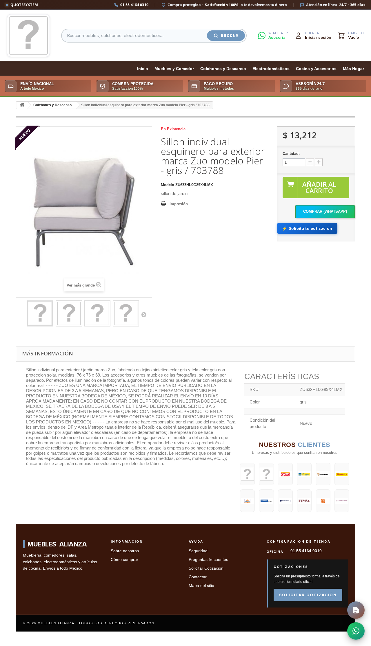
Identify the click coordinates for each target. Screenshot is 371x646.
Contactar (198, 577)
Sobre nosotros (125, 551)
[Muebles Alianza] (28, 35)
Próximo (144, 314)
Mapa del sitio (201, 585)
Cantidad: (291, 153)
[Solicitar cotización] (356, 610)
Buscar (230, 35)
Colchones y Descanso (223, 69)
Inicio (142, 69)
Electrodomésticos (271, 69)
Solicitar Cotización (206, 568)
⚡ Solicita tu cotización (307, 228)
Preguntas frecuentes (208, 559)
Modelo (167, 185)
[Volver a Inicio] (22, 105)
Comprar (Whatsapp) (325, 211)
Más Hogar (353, 69)
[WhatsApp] (356, 631)
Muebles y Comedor (174, 69)
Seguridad (198, 551)
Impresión (179, 204)
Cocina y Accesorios (316, 69)
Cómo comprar (124, 559)
